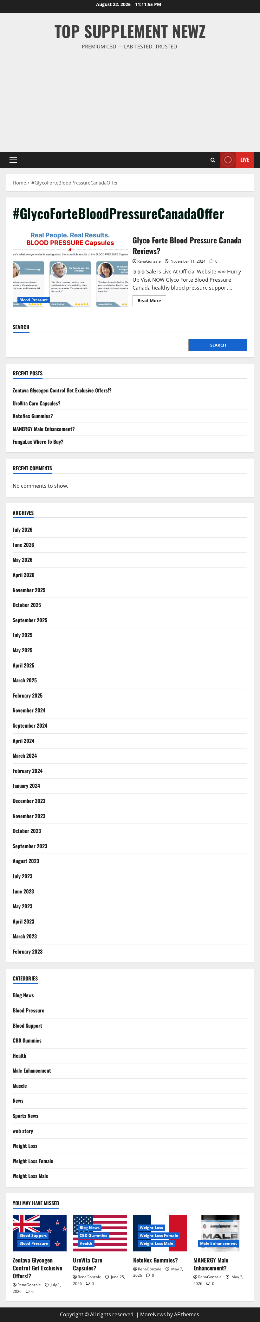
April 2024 (23, 740)
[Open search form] (213, 160)
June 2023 (23, 891)
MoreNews (153, 1314)
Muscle (20, 1085)
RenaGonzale (149, 261)
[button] (13, 159)
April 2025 (23, 665)
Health (19, 1055)
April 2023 (23, 921)
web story (23, 1131)
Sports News (25, 1115)
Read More (152, 301)
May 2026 (23, 559)
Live (244, 159)
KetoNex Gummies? (33, 416)
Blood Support (27, 1025)
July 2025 (22, 635)
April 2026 (24, 575)
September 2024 (30, 725)
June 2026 (23, 544)
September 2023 (30, 846)
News (18, 1100)
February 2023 (27, 951)
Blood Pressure (33, 300)
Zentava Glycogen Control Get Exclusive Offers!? (62, 390)
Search (21, 327)
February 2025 (27, 695)
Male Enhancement (32, 1070)
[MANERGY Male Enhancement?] (220, 1233)
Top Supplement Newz (130, 30)
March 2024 (25, 755)
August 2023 (26, 861)
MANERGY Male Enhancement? (44, 429)
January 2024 (26, 785)
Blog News (23, 995)
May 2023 (22, 906)
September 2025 (30, 620)
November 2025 (29, 590)
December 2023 (29, 801)
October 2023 (27, 831)
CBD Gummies (27, 1040)
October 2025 (27, 605)
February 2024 (27, 770)
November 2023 (29, 816)
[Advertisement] (130, 98)
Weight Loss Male (30, 1176)
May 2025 (22, 650)
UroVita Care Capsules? (37, 403)
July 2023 (22, 876)
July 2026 (23, 529)
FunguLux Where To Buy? (38, 441)
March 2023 (25, 936)
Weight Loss (25, 1146)
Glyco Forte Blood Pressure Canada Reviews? (70, 269)
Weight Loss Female (33, 1161)
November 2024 (29, 710)
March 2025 (25, 680)
